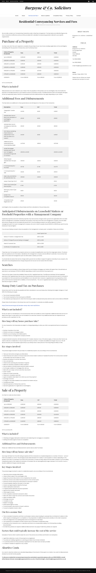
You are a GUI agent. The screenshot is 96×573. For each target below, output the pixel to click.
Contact (21, 1)
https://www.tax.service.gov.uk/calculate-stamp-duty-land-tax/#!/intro (21, 305)
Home (3, 1)
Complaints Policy (57, 15)
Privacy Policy (69, 15)
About (7, 1)
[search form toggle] (93, 2)
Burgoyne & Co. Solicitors (48, 7)
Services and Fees (14, 1)
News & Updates (45, 15)
